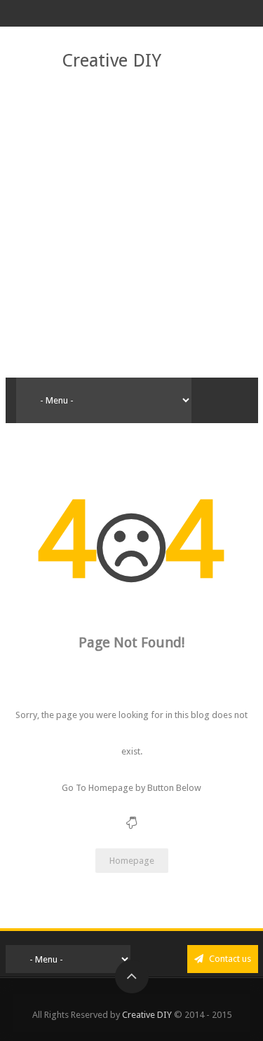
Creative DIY (111, 60)
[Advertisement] (131, 225)
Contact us (229, 958)
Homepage (131, 860)
